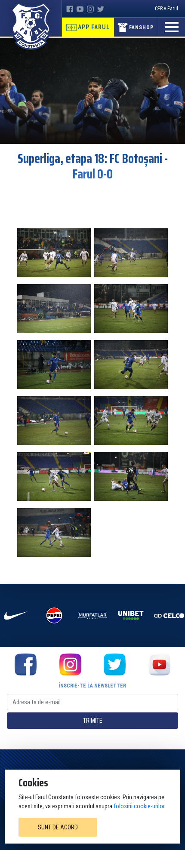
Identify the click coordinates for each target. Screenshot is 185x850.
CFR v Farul (166, 9)
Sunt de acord (58, 827)
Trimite (92, 720)
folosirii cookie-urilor (139, 806)
